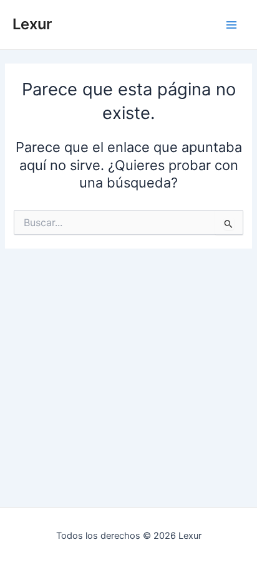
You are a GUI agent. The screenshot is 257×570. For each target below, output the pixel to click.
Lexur (32, 24)
